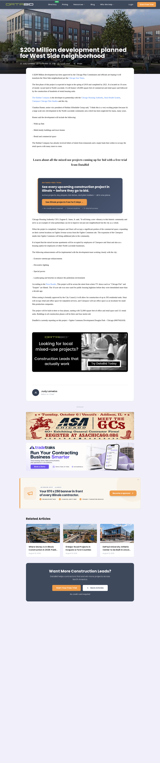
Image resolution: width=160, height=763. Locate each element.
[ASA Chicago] (80, 426)
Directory (53, 4)
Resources (78, 4)
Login (130, 4)
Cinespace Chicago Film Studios (45, 101)
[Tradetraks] (80, 457)
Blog (93, 4)
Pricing (65, 4)
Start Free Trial (147, 4)
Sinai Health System (112, 98)
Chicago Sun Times (76, 78)
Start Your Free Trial (66, 587)
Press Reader (51, 284)
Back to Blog (30, 14)
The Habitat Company (41, 98)
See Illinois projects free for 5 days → (64, 202)
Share (79, 63)
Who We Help (106, 4)
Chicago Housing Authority (92, 98)
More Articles (97, 587)
